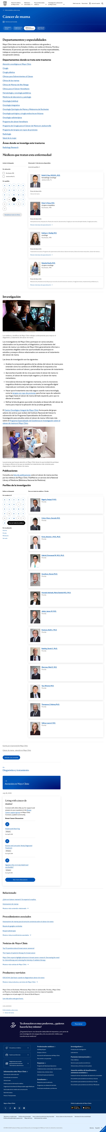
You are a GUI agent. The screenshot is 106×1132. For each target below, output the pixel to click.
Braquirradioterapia (9, 931)
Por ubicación (6, 169)
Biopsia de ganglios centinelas (12, 926)
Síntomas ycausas (8, 28)
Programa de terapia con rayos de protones (20, 130)
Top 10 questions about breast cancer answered (18, 948)
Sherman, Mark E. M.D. (49, 667)
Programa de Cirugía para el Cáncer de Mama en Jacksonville (27, 126)
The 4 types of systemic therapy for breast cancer (19, 953)
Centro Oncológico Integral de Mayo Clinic (22, 410)
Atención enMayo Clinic (41, 28)
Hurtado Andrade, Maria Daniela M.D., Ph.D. (56, 593)
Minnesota (5, 535)
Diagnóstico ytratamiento (18, 28)
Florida (5, 533)
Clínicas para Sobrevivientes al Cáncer (18, 76)
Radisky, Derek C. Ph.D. (49, 648)
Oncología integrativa (11, 105)
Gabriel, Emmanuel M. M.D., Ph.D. (53, 555)
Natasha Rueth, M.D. (48, 263)
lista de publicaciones (22, 475)
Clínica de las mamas (11, 80)
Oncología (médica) (10, 101)
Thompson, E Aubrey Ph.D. (51, 704)
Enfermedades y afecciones (12, 10)
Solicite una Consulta (11, 22)
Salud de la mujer (9, 138)
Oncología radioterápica (12, 117)
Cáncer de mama (16, 16)
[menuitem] (7, 28)
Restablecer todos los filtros (12, 215)
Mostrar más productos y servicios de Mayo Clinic (19, 982)
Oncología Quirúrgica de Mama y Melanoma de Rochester (26, 109)
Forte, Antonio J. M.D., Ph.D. (51, 537)
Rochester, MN (10, 173)
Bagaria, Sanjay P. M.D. (49, 499)
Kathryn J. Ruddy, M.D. (49, 233)
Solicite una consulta (11, 757)
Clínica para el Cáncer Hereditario (16, 89)
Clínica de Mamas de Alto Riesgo (16, 85)
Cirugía (5, 68)
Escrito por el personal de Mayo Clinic (15, 746)
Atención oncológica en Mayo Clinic (17, 64)
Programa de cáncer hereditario (15, 121)
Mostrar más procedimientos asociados (16, 935)
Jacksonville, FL (10, 176)
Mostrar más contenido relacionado (14, 908)
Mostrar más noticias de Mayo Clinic (14, 964)
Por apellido (6, 181)
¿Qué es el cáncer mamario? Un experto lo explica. (19, 899)
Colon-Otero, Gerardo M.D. (51, 518)
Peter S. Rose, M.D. (48, 203)
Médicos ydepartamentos (30, 28)
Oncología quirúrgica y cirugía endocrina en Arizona (23, 113)
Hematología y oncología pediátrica (17, 93)
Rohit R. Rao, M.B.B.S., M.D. (51, 175)
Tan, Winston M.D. (48, 686)
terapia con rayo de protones (24, 393)
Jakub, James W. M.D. (49, 611)
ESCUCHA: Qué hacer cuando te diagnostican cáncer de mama (23, 978)
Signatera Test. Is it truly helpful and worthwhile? (16, 866)
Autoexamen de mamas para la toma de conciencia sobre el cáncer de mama (28, 921)
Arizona (5, 530)
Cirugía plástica (9, 72)
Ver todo (5, 538)
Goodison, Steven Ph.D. (50, 574)
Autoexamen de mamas (10, 904)
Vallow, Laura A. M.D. (49, 723)
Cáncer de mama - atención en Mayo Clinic (17, 750)
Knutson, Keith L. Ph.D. (49, 630)
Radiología (7, 134)
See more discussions (20, 880)
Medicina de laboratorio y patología (17, 97)
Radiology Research (10, 147)
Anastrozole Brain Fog (12, 829)
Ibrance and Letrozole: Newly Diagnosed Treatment (18, 847)
